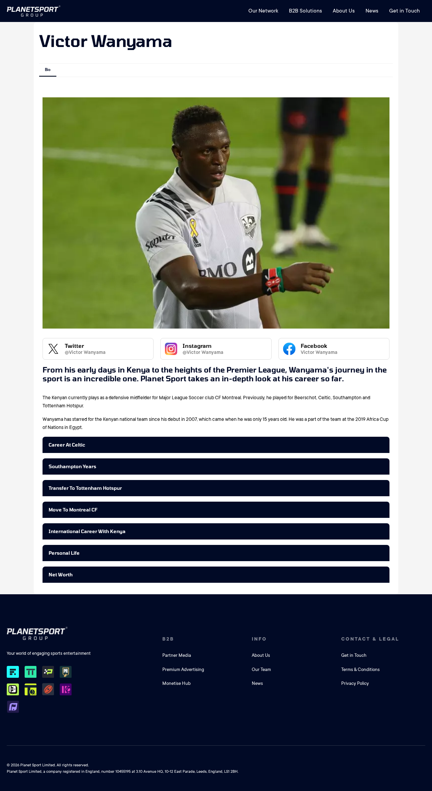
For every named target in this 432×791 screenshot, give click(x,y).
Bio (48, 70)
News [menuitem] (372, 11)
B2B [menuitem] (168, 639)
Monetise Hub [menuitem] (176, 683)
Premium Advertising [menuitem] (183, 669)
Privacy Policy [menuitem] (355, 683)
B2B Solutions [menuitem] (305, 11)
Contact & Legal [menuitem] (370, 639)
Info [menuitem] (259, 639)
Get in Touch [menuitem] (404, 11)
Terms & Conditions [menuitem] (360, 669)
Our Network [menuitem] (263, 11)
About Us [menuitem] (344, 11)
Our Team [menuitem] (261, 669)
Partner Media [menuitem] (176, 655)
